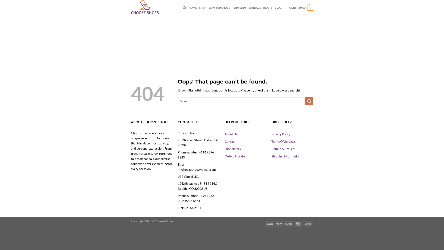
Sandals (255, 7)
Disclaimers (233, 149)
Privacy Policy (280, 134)
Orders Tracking (235, 156)
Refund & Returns (283, 149)
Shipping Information (285, 156)
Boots (267, 7)
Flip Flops (239, 7)
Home (193, 7)
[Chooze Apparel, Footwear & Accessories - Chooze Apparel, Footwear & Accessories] (148, 8)
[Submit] (309, 101)
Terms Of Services (283, 141)
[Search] (184, 7)
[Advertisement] (222, 41)
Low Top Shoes (219, 7)
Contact (230, 141)
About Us (231, 134)
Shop (202, 7)
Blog (278, 7)
